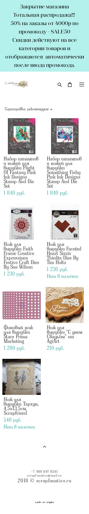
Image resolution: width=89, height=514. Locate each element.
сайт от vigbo (44, 502)
